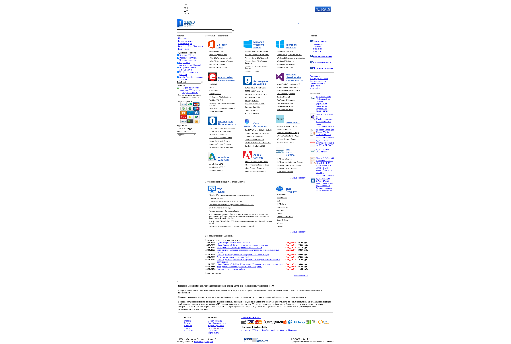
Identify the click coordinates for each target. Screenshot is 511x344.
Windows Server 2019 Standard (256, 52)
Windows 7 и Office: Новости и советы (188, 59)
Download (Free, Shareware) (190, 46)
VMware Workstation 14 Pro (287, 126)
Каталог (187, 323)
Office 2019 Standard (217, 64)
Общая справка (317, 76)
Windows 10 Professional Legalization (291, 58)
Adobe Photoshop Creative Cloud (257, 165)
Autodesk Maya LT (216, 170)
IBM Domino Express (284, 159)
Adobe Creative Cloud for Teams (256, 162)
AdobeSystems (258, 156)
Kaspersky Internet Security (254, 104)
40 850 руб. (303, 250)
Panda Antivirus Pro (252, 110)
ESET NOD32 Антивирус (254, 91)
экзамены (317, 49)
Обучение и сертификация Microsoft (190, 63)
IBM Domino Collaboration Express (289, 162)
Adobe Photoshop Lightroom (255, 171)
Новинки (188, 325)
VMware (280, 223)
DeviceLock (281, 226)
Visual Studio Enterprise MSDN (288, 91)
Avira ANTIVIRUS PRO (253, 97)
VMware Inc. (293, 122)
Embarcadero (282, 198)
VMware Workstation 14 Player (288, 136)
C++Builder (213, 91)
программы (318, 44)
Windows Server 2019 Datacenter (257, 55)
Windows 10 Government (286, 64)
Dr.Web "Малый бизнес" (218, 135)
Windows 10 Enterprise (285, 61)
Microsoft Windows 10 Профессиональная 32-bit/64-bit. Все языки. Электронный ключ (325, 120)
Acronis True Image (252, 113)
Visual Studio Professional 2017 (288, 84)
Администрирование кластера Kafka (233, 257)
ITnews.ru (292, 330)
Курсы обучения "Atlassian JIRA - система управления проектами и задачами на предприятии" (323, 103)
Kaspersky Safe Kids (252, 107)
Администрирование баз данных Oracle (224, 211)
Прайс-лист (315, 86)
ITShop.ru (256, 330)
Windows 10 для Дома (285, 52)
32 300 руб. (303, 243)
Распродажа (183, 49)
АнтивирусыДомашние (260, 82)
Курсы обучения (185, 41)
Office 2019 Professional (218, 68)
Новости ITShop (186, 55)
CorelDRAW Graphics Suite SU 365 (258, 143)
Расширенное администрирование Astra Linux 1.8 (239, 247)
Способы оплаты (317, 83)
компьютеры (318, 51)
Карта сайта (315, 88)
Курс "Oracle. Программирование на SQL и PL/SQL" (325, 142)
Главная (187, 321)
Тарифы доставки (318, 81)
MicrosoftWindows (291, 46)
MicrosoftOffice (222, 46)
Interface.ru (245, 330)
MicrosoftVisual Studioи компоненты (294, 77)
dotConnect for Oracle (285, 110)
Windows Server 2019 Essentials (257, 58)
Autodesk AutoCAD (216, 164)
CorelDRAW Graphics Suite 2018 (257, 133)
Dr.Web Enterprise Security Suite (221, 147)
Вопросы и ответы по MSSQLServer (189, 68)
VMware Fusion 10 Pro (285, 142)
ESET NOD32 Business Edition (220, 138)
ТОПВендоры (291, 190)
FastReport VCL (215, 94)
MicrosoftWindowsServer (258, 45)
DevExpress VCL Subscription (220, 97)
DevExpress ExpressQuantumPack (222, 108)
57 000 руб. (303, 257)
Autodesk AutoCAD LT (217, 167)
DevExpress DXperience (286, 94)
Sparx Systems (282, 220)
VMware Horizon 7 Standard (287, 139)
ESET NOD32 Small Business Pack (222, 128)
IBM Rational (281, 204)
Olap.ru (283, 330)
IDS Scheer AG (282, 207)
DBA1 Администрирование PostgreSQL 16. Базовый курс (243, 255)
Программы (183, 38)
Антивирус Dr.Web (251, 101)
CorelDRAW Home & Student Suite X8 (258, 130)
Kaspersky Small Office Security (220, 131)
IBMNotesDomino (290, 152)
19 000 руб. (303, 264)
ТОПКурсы (221, 190)
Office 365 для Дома (216, 52)
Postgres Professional (285, 217)
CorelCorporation (260, 124)
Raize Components (216, 112)
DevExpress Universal (285, 103)
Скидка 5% (290, 243)
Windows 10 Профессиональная (289, 55)
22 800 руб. (303, 245)
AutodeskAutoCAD (223, 158)
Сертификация (185, 43)
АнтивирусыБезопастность (227, 123)
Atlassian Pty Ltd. (283, 194)
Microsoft (280, 210)
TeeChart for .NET (283, 97)
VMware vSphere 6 (284, 129)
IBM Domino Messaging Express (289, 165)
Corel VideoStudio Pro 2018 (255, 146)
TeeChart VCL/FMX (216, 100)
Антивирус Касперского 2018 (256, 94)
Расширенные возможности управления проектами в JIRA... (231, 205)
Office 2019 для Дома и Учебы (220, 58)
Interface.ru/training (270, 330)
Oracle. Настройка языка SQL (220, 208)
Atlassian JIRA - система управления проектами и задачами (231, 195)
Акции (187, 328)
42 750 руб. (303, 247)
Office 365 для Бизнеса (218, 55)
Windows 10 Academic (285, 68)
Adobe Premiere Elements (254, 168)
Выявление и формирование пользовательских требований (231, 226)
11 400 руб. (303, 269)
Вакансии (188, 330)
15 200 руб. (303, 259)
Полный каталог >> (299, 178)
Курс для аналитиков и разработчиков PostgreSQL (239, 267)
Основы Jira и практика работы (231, 269)
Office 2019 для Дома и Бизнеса (221, 61)
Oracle (279, 214)
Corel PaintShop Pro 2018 (254, 140)
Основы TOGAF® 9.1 (216, 198)
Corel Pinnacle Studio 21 (254, 136)
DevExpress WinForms (285, 106)
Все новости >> (301, 276)
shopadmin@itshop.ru (289, 9)
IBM (278, 201)
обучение (317, 46)
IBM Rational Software (285, 172)
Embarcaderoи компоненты (226, 79)
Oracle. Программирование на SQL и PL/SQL (225, 201)
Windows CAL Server (252, 71)
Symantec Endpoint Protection (220, 144)
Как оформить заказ (319, 78)
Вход (332, 31)
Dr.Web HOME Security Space (256, 88)
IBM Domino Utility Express (287, 168)
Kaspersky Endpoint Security (219, 141)
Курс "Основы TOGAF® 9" (322, 150)
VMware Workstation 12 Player (288, 133)
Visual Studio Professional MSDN (289, 87)
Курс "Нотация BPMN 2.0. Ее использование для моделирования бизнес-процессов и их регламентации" (325, 184)
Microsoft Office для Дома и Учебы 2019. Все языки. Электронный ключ (325, 133)
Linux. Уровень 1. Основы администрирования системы (242, 245)
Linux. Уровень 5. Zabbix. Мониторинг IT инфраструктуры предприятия (250, 264)
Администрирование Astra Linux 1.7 (233, 243)
